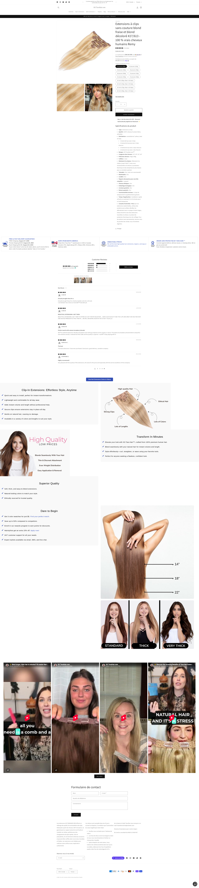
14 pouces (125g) (133, 66)
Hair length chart (119, 96)
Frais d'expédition (119, 56)
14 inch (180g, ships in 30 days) (125, 80)
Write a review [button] (129, 267)
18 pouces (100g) (121, 70)
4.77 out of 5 (74, 266)
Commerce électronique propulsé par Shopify (73, 877)
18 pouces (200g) (121, 73)
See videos (99, 776)
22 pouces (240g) (134, 77)
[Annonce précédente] (83, 2)
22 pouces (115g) (134, 73)
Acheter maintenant (128, 114)
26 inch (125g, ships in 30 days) (125, 84)
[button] (58, 7)
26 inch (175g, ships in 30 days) (125, 87)
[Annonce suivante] (116, 2)
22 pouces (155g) (121, 77)
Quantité (117, 101)
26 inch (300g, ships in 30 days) (125, 91)
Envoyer (76, 814)
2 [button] (97, 368)
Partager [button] (119, 228)
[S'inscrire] (83, 858)
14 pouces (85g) (121, 66)
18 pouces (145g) (134, 70)
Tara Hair (62, 877)
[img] (62, 292)
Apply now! (35, 530)
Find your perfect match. (40, 516)
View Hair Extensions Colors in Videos (99, 379)
